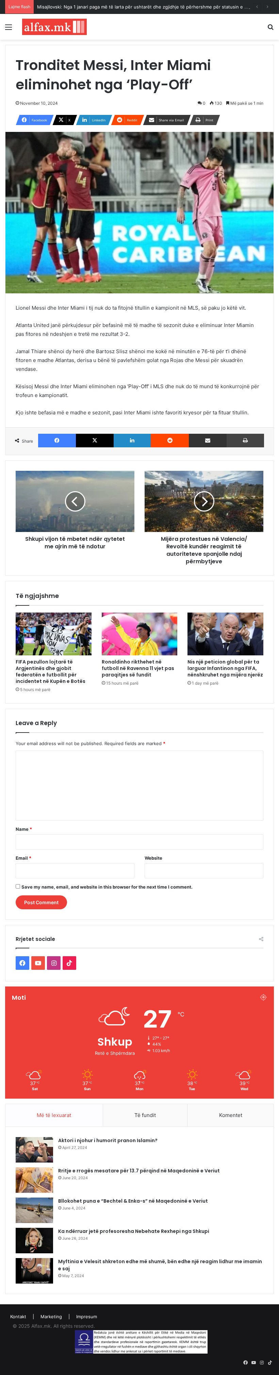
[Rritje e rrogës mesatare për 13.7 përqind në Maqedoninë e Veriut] (34, 1180)
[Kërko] (270, 29)
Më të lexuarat (54, 1115)
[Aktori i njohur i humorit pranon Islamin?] (34, 1150)
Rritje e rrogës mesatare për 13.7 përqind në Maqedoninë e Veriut (139, 1170)
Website (153, 858)
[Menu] (8, 29)
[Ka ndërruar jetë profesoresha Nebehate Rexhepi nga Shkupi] (34, 1240)
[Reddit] (169, 440)
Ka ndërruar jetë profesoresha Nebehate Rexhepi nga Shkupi (133, 1231)
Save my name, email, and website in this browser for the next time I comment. (107, 887)
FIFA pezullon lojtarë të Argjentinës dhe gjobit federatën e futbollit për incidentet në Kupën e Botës (50, 671)
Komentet (230, 1115)
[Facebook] (57, 440)
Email (23, 858)
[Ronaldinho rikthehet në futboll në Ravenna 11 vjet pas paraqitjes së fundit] (140, 634)
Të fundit (145, 1115)
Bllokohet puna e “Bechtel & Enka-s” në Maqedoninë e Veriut (133, 1201)
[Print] (245, 440)
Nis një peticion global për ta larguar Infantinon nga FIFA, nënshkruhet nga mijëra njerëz (225, 668)
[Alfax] (54, 27)
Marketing (51, 1316)
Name (24, 829)
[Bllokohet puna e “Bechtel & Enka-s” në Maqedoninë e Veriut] (34, 1210)
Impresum (86, 1316)
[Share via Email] (208, 440)
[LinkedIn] (132, 440)
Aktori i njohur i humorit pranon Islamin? (108, 1140)
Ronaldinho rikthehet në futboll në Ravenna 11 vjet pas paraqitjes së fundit (138, 668)
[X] (95, 440)
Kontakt (18, 1316)
